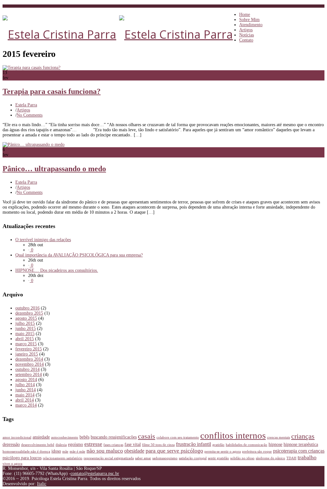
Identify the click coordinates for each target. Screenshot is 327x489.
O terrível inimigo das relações (43, 239)
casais (146, 436)
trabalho (307, 457)
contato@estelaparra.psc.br (95, 473)
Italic (41, 483)
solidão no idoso (242, 458)
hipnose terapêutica (301, 444)
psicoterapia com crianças (298, 451)
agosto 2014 (26, 379)
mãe (65, 451)
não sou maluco (105, 450)
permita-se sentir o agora (222, 451)
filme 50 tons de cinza (158, 445)
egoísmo (75, 444)
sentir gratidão (218, 458)
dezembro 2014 (29, 359)
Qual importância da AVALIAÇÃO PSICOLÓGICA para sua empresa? (79, 255)
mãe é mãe (77, 451)
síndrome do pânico (270, 458)
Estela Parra (26, 105)
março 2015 (26, 343)
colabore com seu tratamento (177, 437)
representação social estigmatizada (109, 458)
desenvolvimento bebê (37, 445)
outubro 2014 (27, 369)
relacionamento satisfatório (62, 458)
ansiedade (41, 436)
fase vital (133, 444)
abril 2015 (24, 338)
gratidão (218, 445)
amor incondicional (17, 437)
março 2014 (26, 405)
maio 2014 (24, 395)
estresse (93, 444)
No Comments (29, 115)
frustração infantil (193, 444)
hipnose (275, 444)
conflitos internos (233, 435)
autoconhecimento (64, 437)
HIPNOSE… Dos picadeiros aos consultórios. (56, 270)
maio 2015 (24, 333)
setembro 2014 (28, 374)
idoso (56, 451)
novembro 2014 (29, 364)
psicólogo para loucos (22, 457)
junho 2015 (25, 328)
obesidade (134, 451)
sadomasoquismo (165, 458)
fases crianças (113, 445)
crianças (303, 436)
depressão (11, 444)
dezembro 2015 (29, 313)
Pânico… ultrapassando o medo (54, 168)
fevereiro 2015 (28, 349)
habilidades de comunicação (246, 445)
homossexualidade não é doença (26, 451)
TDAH (291, 458)
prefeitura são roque (257, 451)
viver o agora (12, 463)
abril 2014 (24, 400)
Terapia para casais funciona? (52, 91)
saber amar (143, 458)
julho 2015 (25, 323)
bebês (84, 436)
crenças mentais (278, 437)
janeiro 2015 (26, 354)
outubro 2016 (27, 308)
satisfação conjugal (193, 458)
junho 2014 (25, 389)
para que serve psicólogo (174, 450)
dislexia (61, 445)
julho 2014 (25, 384)
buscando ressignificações (114, 436)
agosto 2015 (26, 318)
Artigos (23, 110)
